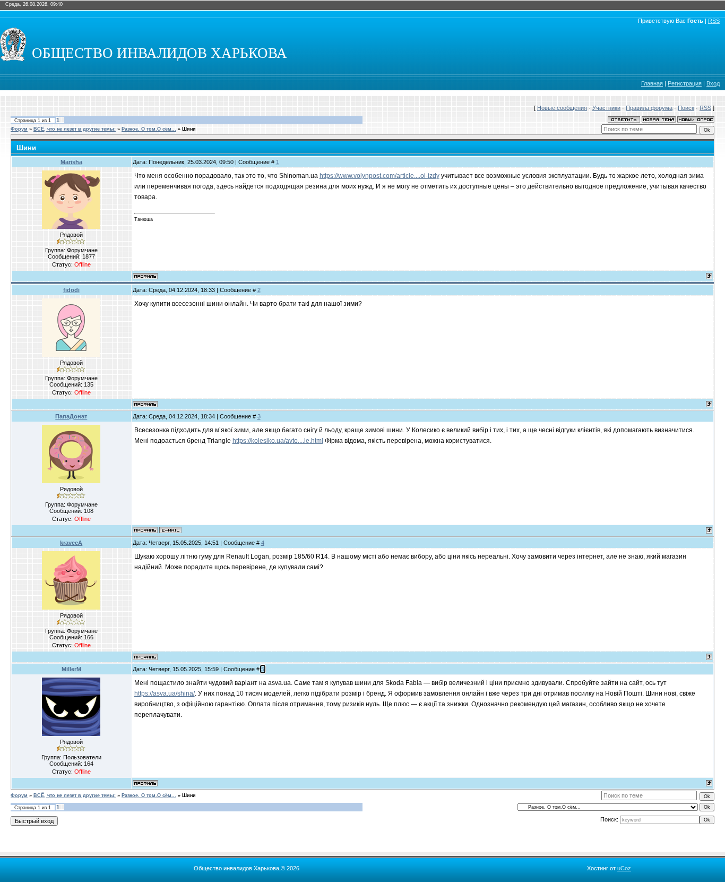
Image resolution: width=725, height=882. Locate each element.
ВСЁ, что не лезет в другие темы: (74, 129)
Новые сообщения (562, 108)
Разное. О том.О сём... (149, 129)
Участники (606, 108)
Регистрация (685, 83)
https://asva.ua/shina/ (164, 693)
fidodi (71, 290)
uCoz (624, 868)
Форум (19, 129)
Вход (713, 83)
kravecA (71, 543)
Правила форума (649, 108)
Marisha (71, 162)
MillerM (71, 669)
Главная (652, 83)
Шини (189, 129)
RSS (714, 21)
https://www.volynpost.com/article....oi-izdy (379, 175)
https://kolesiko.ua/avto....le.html (277, 440)
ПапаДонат (71, 416)
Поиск (686, 108)
